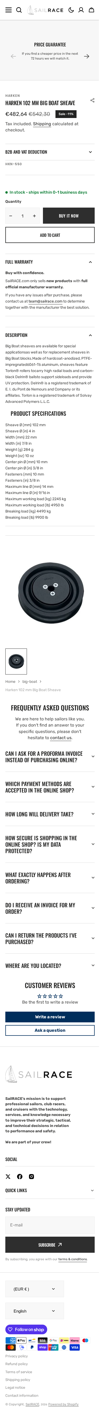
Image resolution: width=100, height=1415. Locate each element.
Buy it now (69, 216)
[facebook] (20, 1191)
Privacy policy (16, 1370)
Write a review (48, 1031)
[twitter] (8, 1191)
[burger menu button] (8, 10)
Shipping (42, 123)
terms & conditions (72, 1273)
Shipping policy (17, 1394)
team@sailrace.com (45, 301)
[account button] (81, 10)
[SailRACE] (45, 10)
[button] (71, 10)
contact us (60, 737)
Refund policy (16, 1378)
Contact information (21, 1410)
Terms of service (18, 1386)
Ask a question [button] (48, 1044)
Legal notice (15, 1402)
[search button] (19, 10)
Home (10, 681)
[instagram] (31, 1191)
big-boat (29, 681)
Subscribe (45, 1259)
